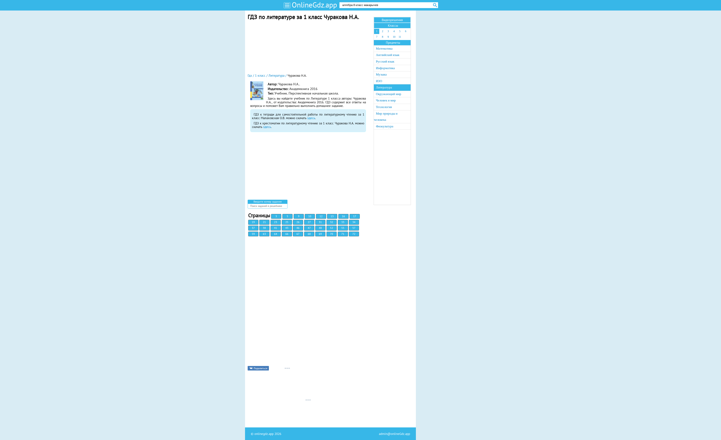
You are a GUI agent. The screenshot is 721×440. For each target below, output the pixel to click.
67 (297, 234)
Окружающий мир (388, 94)
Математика (384, 48)
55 (342, 228)
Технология (384, 107)
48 (320, 228)
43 (286, 228)
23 (275, 222)
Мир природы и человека (385, 117)
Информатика (385, 68)
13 (332, 216)
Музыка (381, 74)
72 (353, 234)
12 (321, 216)
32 (331, 222)
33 (342, 222)
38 (264, 228)
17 (354, 216)
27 (309, 222)
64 (275, 234)
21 (264, 222)
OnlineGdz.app (314, 5)
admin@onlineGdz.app (394, 434)
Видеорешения (392, 20)
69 (320, 234)
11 (400, 37)
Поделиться (260, 368)
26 (297, 222)
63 (264, 234)
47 (309, 228)
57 (353, 228)
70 (331, 234)
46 (297, 228)
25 (286, 222)
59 (253, 234)
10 (309, 216)
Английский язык (387, 55)
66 (286, 234)
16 (343, 216)
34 (353, 222)
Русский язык (385, 61)
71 (342, 234)
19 (253, 222)
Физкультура (384, 126)
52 (331, 228)
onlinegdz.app (264, 434)
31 (320, 222)
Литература (384, 87)
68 (309, 234)
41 (275, 228)
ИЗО (379, 81)
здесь (311, 118)
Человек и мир (386, 100)
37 (253, 228)
